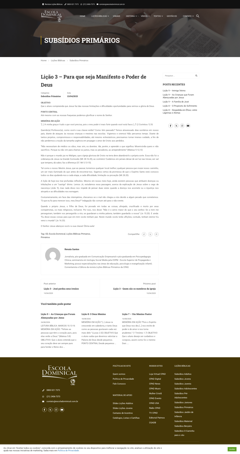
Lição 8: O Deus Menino (94, 314)
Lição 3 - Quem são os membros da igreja (134, 288)
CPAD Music (155, 388)
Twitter (176, 126)
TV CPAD (153, 413)
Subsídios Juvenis (182, 384)
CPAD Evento (155, 398)
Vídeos (144, 16)
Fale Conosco (119, 384)
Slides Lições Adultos (123, 403)
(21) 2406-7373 (89, 4)
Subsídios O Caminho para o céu (184, 433)
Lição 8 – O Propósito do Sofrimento (180, 106)
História (130, 16)
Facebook (170, 126)
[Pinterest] (156, 234)
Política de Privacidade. (68, 450)
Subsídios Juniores (183, 402)
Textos (157, 16)
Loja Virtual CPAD (157, 374)
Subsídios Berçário (183, 426)
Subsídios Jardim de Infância (183, 414)
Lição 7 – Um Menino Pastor (137, 314)
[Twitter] (150, 234)
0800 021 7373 (73, 4)
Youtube (188, 126)
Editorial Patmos (157, 418)
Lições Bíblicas (99, 16)
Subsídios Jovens (182, 379)
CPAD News (154, 384)
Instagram (182, 126)
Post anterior (50, 283)
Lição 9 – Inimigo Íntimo (174, 90)
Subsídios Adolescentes (185, 388)
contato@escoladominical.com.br (112, 4)
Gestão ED (172, 16)
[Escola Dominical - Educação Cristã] (51, 16)
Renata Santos (72, 249)
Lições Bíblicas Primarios (78, 234)
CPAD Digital (155, 379)
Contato (187, 16)
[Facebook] (144, 234)
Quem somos (119, 374)
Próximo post (149, 283)
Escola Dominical (57, 234)
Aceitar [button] (232, 449)
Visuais (116, 16)
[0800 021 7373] (43, 390)
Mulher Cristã (155, 393)
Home (82, 16)
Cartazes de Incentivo (123, 413)
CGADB (152, 422)
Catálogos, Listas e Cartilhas (126, 418)
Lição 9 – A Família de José (176, 101)
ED (47, 234)
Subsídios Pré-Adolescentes (181, 395)
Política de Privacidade (123, 379)
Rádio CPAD (154, 408)
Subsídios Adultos (182, 374)
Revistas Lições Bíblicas (53, 4)
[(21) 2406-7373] (43, 397)
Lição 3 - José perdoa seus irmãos (61, 288)
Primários (45, 237)
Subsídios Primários (79, 60)
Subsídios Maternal (183, 421)
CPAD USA (154, 403)
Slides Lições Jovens (122, 408)
